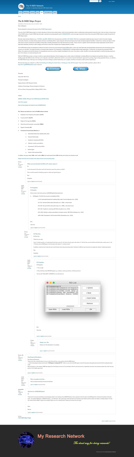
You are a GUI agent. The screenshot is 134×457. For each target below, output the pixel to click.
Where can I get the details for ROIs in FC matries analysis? (42, 164)
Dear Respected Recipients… (35, 357)
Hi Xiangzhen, (34, 187)
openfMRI (44, 39)
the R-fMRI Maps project (45, 29)
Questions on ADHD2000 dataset (36, 391)
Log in (28, 181)
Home (20, 12)
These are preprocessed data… (37, 379)
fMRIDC (50, 39)
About (55, 12)
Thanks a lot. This (44, 342)
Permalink (20, 167)
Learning (32, 12)
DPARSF (68, 34)
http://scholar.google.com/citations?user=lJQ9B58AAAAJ (32, 105)
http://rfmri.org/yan (22, 102)
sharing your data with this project (70, 62)
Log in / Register (112, 1)
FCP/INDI (39, 39)
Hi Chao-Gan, (37, 234)
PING (75, 39)
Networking (26, 12)
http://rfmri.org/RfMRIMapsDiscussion (27, 64)
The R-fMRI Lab (48, 12)
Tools (37, 12)
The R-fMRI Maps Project (24, 418)
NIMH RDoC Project (25, 59)
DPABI (64, 34)
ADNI (65, 39)
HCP (68, 39)
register (32, 181)
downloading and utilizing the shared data (49, 62)
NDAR (71, 39)
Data (42, 12)
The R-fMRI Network (35, 5)
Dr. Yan (103, 451)
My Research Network (111, 451)
